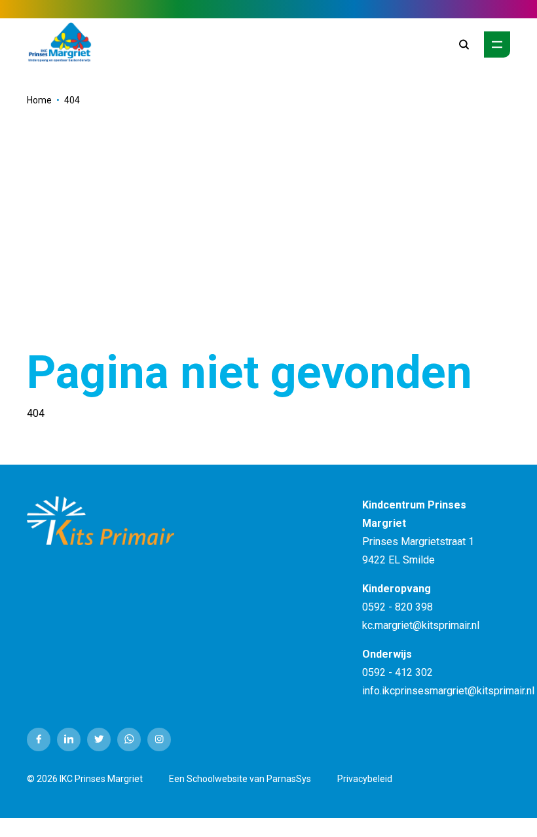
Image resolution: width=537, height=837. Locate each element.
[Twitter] (99, 739)
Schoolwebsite (217, 779)
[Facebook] (38, 739)
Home (39, 100)
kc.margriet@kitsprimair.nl (420, 625)
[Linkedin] (69, 739)
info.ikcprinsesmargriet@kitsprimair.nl (448, 691)
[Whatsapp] (129, 739)
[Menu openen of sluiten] (497, 44)
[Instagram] (159, 739)
